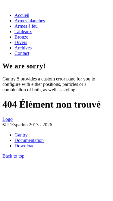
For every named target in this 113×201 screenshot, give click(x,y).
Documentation (29, 140)
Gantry (21, 134)
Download (24, 145)
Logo (7, 119)
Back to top (13, 156)
